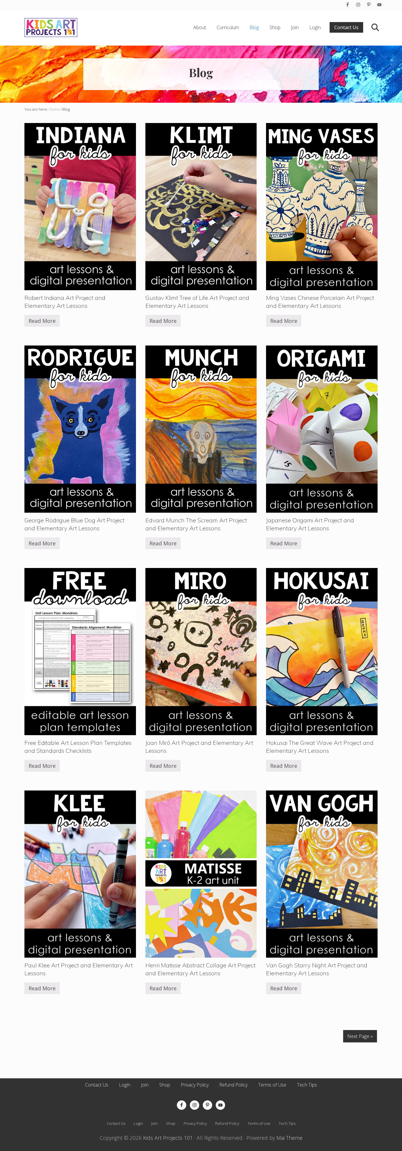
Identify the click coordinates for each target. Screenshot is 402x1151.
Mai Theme (289, 1137)
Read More (42, 322)
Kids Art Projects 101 (168, 1137)
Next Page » (360, 1036)
